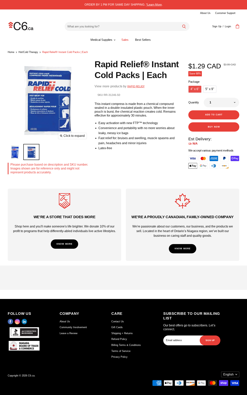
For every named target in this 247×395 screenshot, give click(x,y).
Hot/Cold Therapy (28, 52)
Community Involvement (73, 327)
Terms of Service (120, 351)
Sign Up (216, 26)
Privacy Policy (119, 356)
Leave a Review (68, 333)
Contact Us (117, 321)
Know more (64, 243)
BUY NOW (214, 126)
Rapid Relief (136, 86)
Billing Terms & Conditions (126, 345)
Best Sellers (143, 39)
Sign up (210, 340)
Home (11, 52)
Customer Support (225, 13)
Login (228, 26)
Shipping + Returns (122, 333)
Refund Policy (119, 339)
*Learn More (154, 4)
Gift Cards (117, 327)
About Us (205, 13)
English (228, 374)
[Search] (184, 26)
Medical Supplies (102, 39)
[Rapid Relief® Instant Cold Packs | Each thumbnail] (15, 152)
